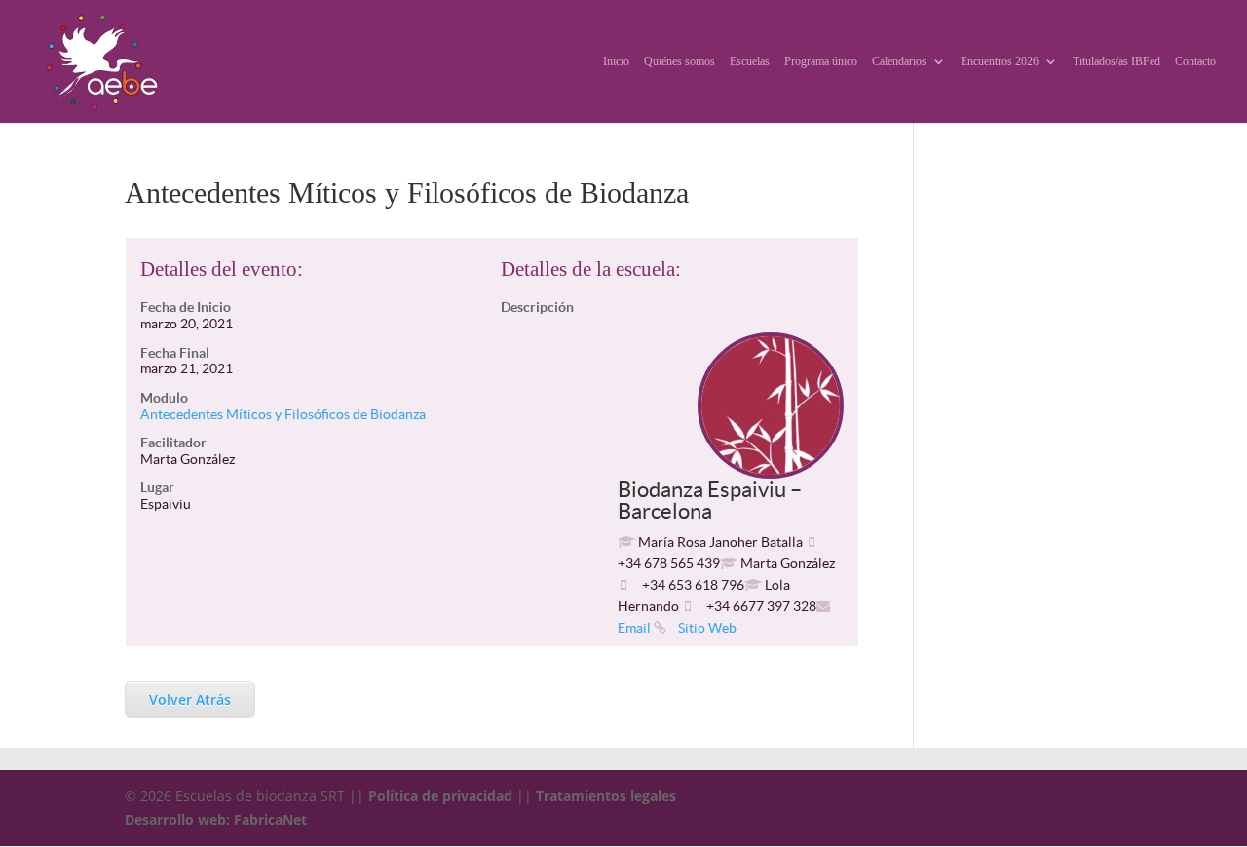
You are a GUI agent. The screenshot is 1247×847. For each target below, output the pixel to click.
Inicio (616, 61)
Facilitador (173, 442)
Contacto (1195, 61)
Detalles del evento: (221, 269)
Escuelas (750, 61)
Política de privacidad (440, 796)
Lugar (157, 487)
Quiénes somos (679, 61)
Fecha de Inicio (185, 307)
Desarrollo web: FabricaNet (216, 819)
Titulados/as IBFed (1116, 61)
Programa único (820, 61)
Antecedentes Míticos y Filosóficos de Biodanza (283, 414)
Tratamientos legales (606, 796)
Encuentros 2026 (1000, 61)
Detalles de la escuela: (591, 269)
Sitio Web (706, 627)
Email (634, 627)
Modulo (164, 397)
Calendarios (899, 61)
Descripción (537, 307)
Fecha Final (174, 353)
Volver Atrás (190, 699)
